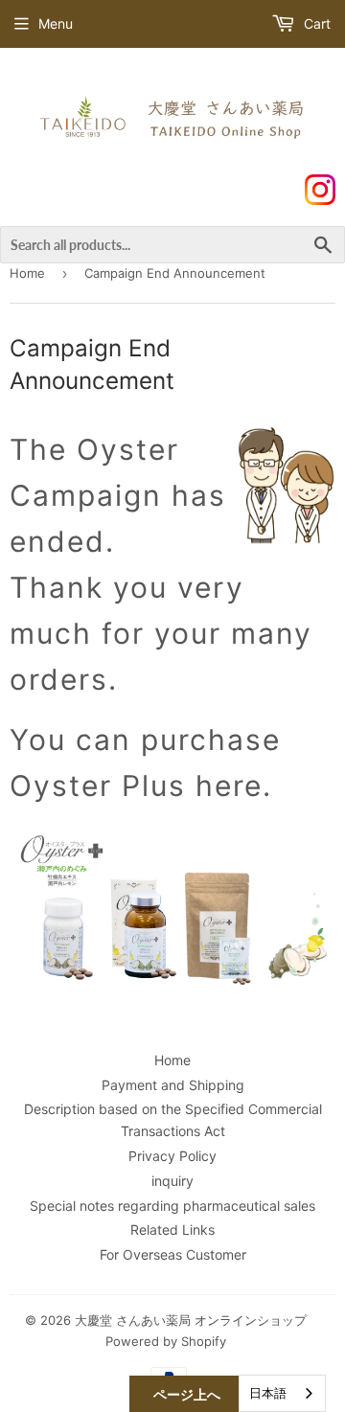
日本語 (268, 1393)
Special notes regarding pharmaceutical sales (172, 1205)
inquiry (172, 1181)
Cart (315, 23)
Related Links (172, 1229)
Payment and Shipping (173, 1085)
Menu (55, 23)
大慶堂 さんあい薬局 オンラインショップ (191, 1320)
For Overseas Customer (173, 1254)
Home (27, 273)
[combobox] (282, 1393)
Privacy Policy (172, 1156)
